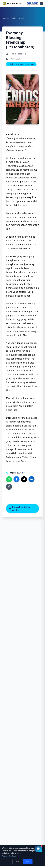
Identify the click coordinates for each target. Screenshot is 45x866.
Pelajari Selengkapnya (9, 856)
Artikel (14, 18)
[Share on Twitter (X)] (24, 479)
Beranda (5, 18)
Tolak (17, 861)
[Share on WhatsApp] (9, 479)
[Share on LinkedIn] (31, 479)
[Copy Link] (9, 487)
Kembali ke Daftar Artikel (21, 508)
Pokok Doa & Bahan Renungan (21, 64)
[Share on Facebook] (17, 479)
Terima (27, 861)
